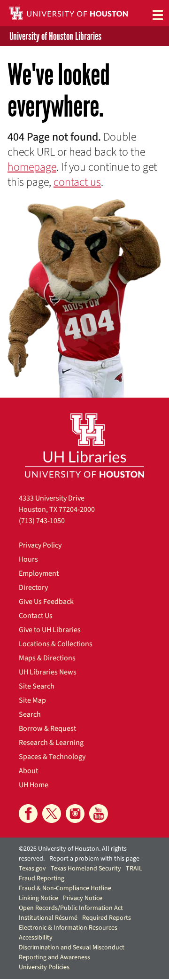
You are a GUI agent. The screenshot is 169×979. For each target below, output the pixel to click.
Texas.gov (32, 868)
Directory (33, 587)
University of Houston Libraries (55, 36)
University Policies (44, 967)
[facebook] (28, 813)
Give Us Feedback (46, 601)
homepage (32, 167)
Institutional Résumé (48, 918)
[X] (51, 813)
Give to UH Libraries (50, 630)
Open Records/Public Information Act (71, 908)
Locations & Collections (55, 644)
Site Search (36, 686)
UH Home (33, 785)
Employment (39, 573)
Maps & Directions (47, 658)
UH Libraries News (48, 672)
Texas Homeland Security (86, 868)
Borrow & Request (47, 728)
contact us (77, 182)
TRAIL (134, 868)
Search (30, 714)
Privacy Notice (82, 898)
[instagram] (75, 813)
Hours (28, 559)
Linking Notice (38, 898)
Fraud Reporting (41, 878)
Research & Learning (51, 742)
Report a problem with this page (94, 858)
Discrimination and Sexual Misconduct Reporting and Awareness (71, 952)
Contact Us (36, 616)
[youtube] (98, 813)
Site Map (32, 700)
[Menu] (157, 14)
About (28, 771)
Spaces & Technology (52, 757)
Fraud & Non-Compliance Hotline (65, 888)
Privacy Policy (40, 545)
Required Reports (106, 918)
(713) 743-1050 (42, 521)
